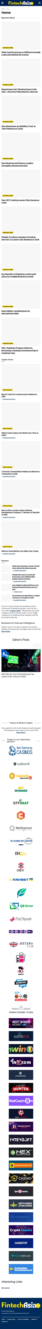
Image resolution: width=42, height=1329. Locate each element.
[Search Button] (40, 3)
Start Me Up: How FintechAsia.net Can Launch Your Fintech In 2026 (17, 675)
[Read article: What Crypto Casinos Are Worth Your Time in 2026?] (21, 416)
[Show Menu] (2, 3)
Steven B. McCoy (18, 591)
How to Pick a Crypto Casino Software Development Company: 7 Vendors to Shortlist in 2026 (20, 512)
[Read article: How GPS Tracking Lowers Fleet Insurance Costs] (21, 183)
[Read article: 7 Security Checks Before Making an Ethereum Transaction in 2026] (21, 455)
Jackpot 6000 (15, 611)
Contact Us (4, 1321)
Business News (8, 47)
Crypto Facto (7, 390)
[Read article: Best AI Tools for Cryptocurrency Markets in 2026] (21, 378)
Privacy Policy (11, 1319)
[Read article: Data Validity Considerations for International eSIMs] (21, 294)
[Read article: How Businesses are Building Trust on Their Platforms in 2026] (21, 110)
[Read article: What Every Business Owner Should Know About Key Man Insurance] (6, 568)
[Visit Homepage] (21, 3)
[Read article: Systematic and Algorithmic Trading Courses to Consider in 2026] (6, 598)
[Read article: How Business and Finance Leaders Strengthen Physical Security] (21, 146)
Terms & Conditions (23, 1319)
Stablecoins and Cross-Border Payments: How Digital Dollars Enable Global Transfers (23, 577)
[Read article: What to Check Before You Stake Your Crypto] (21, 535)
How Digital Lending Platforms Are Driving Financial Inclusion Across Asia (25, 587)
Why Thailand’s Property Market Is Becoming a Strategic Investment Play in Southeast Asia (19, 350)
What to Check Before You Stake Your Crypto (19, 551)
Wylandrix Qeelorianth (9, 399)
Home (3, 9)
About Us (34, 1319)
